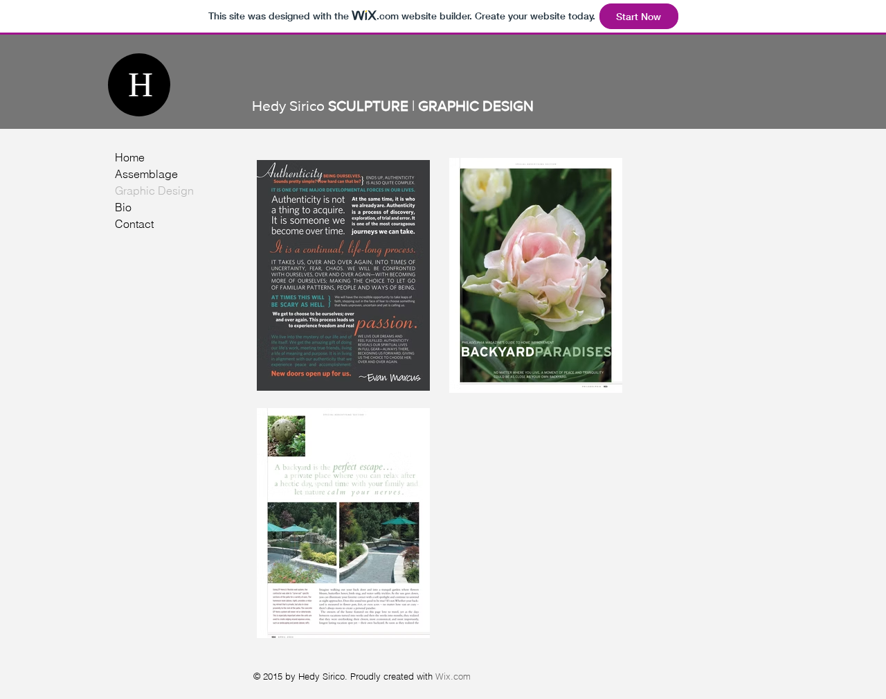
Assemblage (146, 174)
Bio (123, 207)
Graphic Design (154, 190)
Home (130, 157)
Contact (134, 224)
